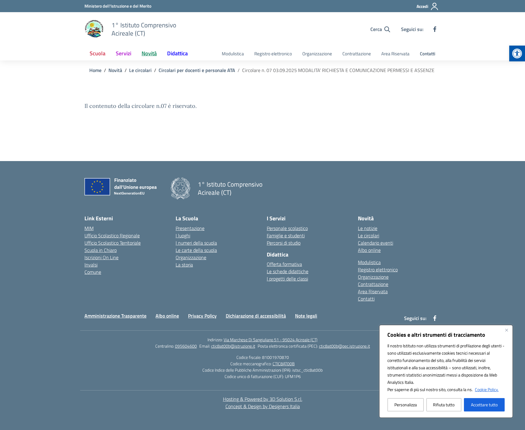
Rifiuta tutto (444, 404)
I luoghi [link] (183, 235)
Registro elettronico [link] (273, 53)
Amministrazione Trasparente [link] (115, 315)
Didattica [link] (177, 53)
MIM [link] (89, 228)
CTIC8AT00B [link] (284, 363)
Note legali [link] (306, 315)
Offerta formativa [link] (284, 264)
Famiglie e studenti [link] (286, 235)
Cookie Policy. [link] (487, 389)
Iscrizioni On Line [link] (101, 257)
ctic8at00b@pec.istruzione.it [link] (344, 346)
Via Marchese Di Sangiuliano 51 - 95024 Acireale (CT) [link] (270, 339)
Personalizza (405, 404)
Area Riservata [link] (395, 53)
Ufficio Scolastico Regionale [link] (112, 235)
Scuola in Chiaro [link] (100, 250)
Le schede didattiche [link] (287, 271)
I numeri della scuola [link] (196, 242)
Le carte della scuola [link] (196, 250)
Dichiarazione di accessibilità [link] (256, 315)
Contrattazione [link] (356, 53)
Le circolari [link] (368, 235)
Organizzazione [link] (317, 53)
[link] (517, 53)
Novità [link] (149, 53)
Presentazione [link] (190, 228)
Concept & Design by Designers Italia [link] (262, 406)
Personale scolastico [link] (287, 228)
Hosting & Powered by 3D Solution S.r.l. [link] (262, 399)
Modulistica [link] (233, 53)
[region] (446, 371)
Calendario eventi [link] (375, 242)
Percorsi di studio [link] (283, 242)
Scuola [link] (97, 53)
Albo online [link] (369, 250)
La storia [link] (184, 264)
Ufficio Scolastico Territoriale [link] (112, 242)
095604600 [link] (186, 346)
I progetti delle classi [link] (287, 278)
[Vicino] (506, 330)
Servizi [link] (123, 53)
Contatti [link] (427, 53)
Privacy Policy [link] (202, 315)
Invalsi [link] (91, 264)
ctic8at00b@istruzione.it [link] (233, 346)
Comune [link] (92, 272)
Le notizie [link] (367, 228)
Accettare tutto (484, 404)
